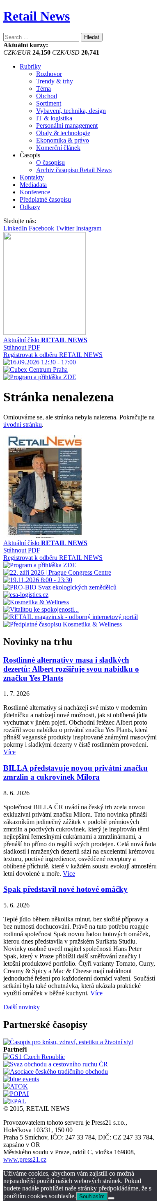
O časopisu (50, 162)
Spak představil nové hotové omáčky (65, 889)
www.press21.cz (24, 1159)
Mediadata (33, 184)
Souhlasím (92, 1196)
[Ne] (111, 1198)
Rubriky (30, 66)
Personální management (67, 125)
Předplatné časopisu (45, 199)
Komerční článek (58, 147)
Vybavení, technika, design (71, 110)
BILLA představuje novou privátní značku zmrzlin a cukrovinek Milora (75, 772)
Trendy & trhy (54, 81)
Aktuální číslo (45, 339)
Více (9, 751)
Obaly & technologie (63, 132)
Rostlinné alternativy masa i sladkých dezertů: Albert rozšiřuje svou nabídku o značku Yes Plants (71, 669)
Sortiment (48, 103)
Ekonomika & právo (62, 140)
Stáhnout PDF (21, 347)
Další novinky (21, 1007)
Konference (35, 192)
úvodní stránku (22, 424)
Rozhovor (49, 73)
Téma (43, 88)
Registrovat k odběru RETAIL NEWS (53, 354)
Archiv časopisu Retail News (74, 169)
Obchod (46, 95)
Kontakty (32, 177)
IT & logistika (54, 118)
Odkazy (30, 206)
